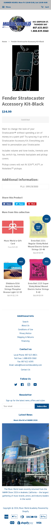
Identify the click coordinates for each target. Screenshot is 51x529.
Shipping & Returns (25, 337)
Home (4, 41)
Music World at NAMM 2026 (25, 420)
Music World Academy (28, 508)
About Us (25, 325)
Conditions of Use (25, 329)
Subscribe (42, 406)
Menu (8, 7)
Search (25, 321)
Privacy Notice (25, 333)
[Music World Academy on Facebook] (22, 385)
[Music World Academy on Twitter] (15, 385)
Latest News (25, 414)
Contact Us (25, 369)
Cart (47, 7)
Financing (25, 341)
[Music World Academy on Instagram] (28, 385)
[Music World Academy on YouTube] (35, 385)
